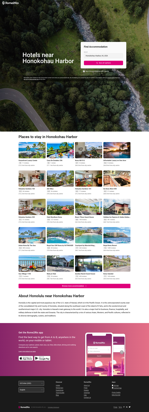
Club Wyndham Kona (54, 217)
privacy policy (111, 77)
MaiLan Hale (51, 274)
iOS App (116, 385)
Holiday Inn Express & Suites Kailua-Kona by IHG (116, 218)
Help (85, 395)
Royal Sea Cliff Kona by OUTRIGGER (60, 245)
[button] (103, 63)
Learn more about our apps (27, 351)
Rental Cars (59, 388)
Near (86, 52)
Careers (86, 390)
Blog (57, 395)
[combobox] (103, 55)
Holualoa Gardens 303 (27, 217)
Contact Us (87, 397)
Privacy (115, 407)
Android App (117, 388)
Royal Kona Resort (110, 245)
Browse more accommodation (73, 286)
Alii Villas (50, 189)
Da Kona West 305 (110, 189)
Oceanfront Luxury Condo (28, 160)
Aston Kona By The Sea (27, 245)
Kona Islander (108, 274)
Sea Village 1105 (25, 274)
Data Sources (116, 395)
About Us (87, 385)
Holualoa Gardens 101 (83, 189)
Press (85, 388)
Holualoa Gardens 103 (27, 189)
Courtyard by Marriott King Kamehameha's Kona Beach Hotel (87, 246)
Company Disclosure (53, 407)
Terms (120, 407)
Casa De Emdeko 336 (54, 160)
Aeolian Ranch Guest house (85, 274)
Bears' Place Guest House (84, 217)
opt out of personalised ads (31, 79)
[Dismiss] (124, 78)
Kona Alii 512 (80, 160)
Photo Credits (116, 392)
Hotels (58, 385)
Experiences (59, 390)
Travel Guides (60, 392)
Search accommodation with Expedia (97, 71)
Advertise (87, 392)
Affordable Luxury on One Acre (114, 160)
